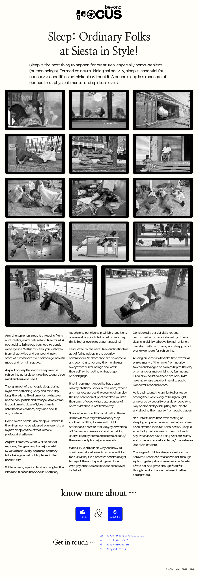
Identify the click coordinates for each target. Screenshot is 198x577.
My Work (83, 517)
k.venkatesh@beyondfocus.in (125, 535)
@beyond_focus (116, 549)
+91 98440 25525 (117, 540)
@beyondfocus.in (117, 544)
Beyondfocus (99, 12)
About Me (115, 517)
